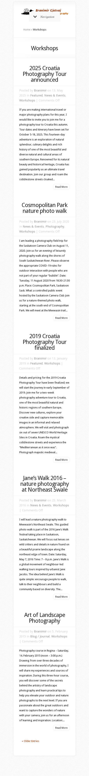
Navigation (47, 17)
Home (26, 29)
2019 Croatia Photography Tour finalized (44, 342)
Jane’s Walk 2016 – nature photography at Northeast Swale (44, 484)
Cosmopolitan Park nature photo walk (44, 208)
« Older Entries (30, 741)
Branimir (40, 90)
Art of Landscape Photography (44, 618)
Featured (36, 95)
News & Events (54, 95)
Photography (55, 226)
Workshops (27, 100)
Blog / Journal (40, 636)
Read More (61, 186)
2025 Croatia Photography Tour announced (44, 74)
